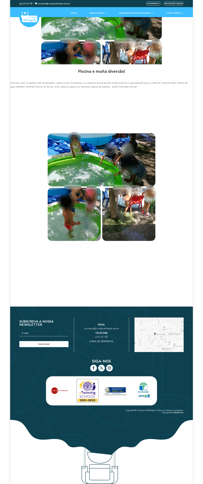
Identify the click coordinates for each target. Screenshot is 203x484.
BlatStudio (179, 412)
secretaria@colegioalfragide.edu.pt (101, 328)
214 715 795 (101, 336)
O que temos (173, 13)
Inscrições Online (174, 3)
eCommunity (153, 3)
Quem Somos (96, 13)
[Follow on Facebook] (93, 368)
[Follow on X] (101, 368)
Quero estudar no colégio (135, 13)
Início (74, 13)
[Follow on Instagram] (109, 368)
